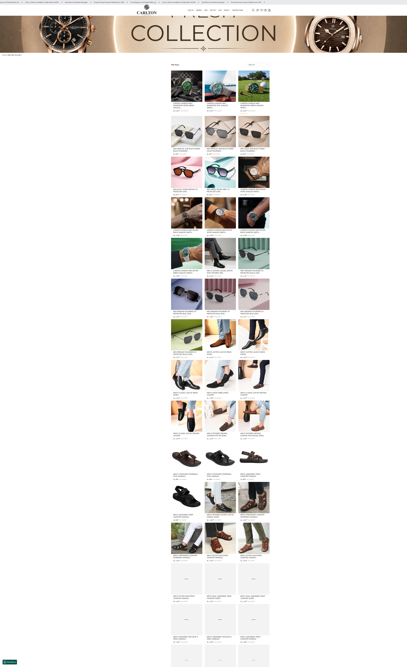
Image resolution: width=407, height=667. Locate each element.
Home (4, 55)
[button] (253, 10)
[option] (211, 282)
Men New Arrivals (14, 55)
